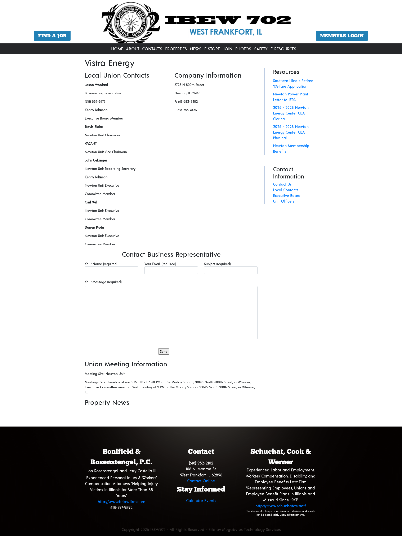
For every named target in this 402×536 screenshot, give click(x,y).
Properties (176, 48)
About (132, 48)
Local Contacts (285, 189)
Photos (243, 48)
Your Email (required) (160, 264)
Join (227, 48)
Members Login (342, 36)
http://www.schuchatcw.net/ (280, 505)
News (195, 48)
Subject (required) (217, 264)
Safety (261, 48)
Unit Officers (283, 201)
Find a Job (52, 36)
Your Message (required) (103, 282)
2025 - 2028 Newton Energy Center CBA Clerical (291, 113)
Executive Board (286, 195)
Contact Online (201, 480)
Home (117, 48)
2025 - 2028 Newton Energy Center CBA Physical (291, 132)
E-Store (212, 48)
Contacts (152, 48)
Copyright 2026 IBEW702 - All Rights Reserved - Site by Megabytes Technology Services (201, 529)
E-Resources (283, 48)
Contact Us (282, 184)
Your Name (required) (101, 264)
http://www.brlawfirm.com (121, 501)
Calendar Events (201, 500)
